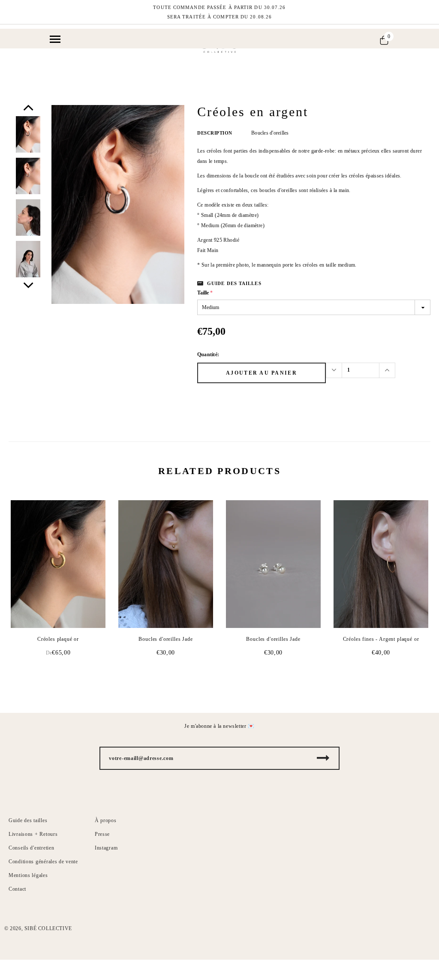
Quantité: (208, 354)
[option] (117, 204)
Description (214, 132)
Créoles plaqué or (58, 639)
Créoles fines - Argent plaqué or (381, 639)
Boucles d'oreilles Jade (165, 639)
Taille (205, 293)
